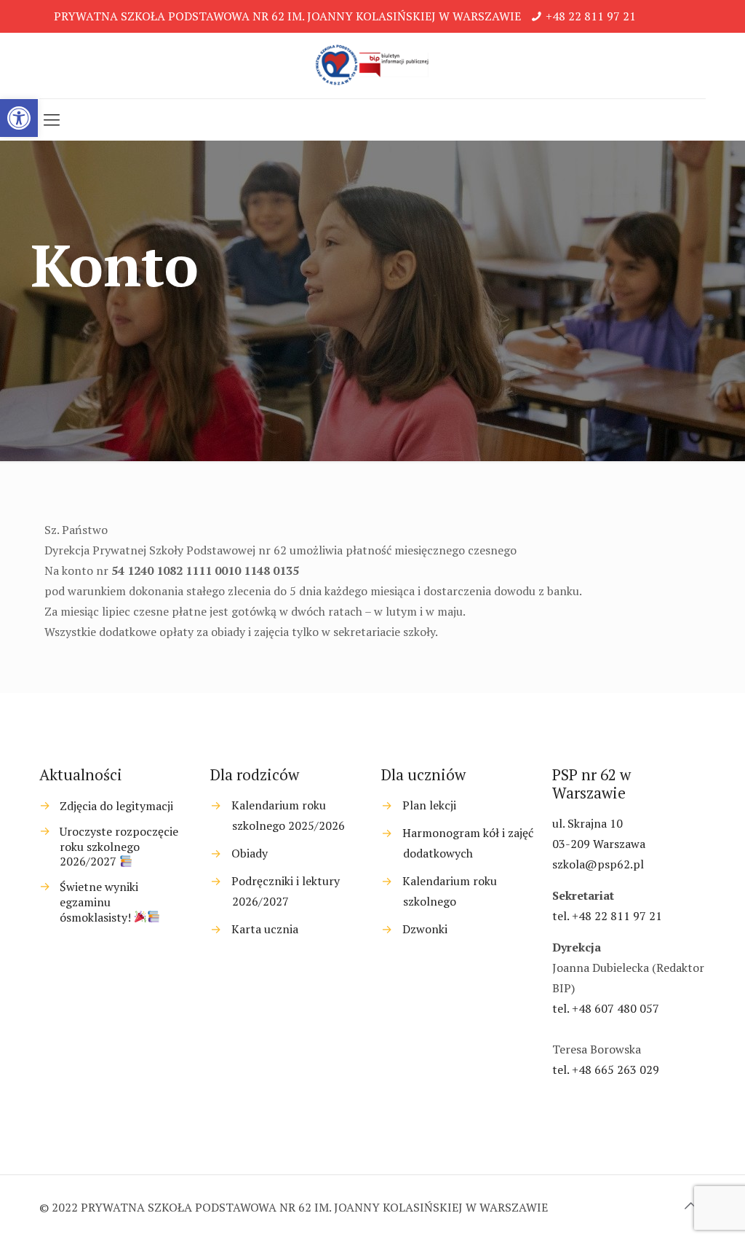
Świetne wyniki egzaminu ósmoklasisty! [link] (99, 902)
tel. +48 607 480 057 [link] (605, 1008)
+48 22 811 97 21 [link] (591, 16)
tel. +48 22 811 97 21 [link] (607, 916)
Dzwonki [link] (424, 929)
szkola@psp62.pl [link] (598, 864)
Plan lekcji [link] (429, 805)
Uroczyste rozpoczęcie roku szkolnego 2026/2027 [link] (119, 847)
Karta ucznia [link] (264, 929)
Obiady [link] (249, 853)
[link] (19, 118)
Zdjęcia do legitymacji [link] (116, 806)
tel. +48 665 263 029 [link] (605, 1070)
